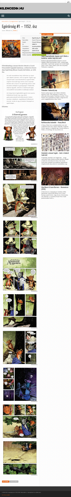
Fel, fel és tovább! (6, 495)
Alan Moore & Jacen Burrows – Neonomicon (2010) (54, 188)
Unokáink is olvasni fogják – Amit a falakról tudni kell (55, 154)
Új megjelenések (13, 21)
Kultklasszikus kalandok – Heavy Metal (53, 122)
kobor (15, 30)
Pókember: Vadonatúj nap (49, 90)
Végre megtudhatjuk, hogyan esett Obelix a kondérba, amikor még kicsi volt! (54, 57)
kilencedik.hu (5, 21)
